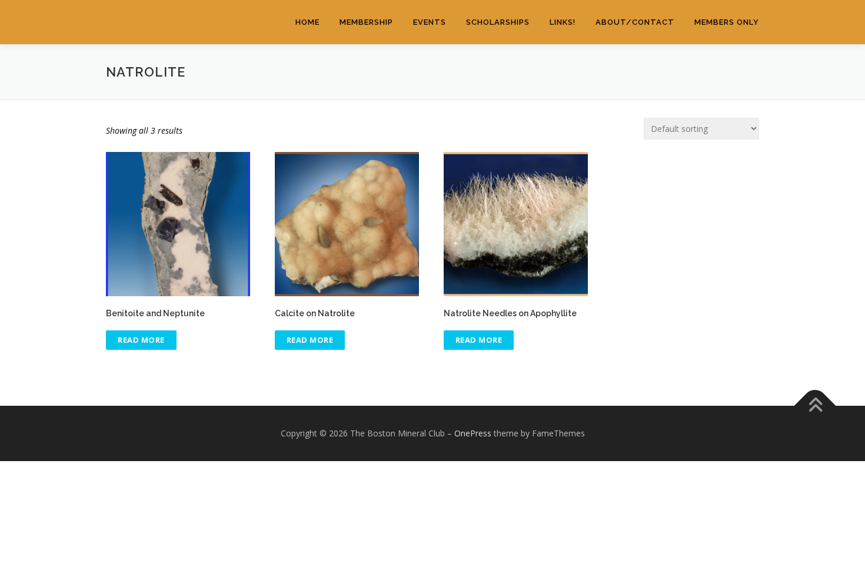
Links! (562, 22)
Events (429, 22)
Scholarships (498, 22)
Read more (141, 340)
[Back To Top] (815, 406)
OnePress (472, 433)
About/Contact (634, 22)
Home (307, 22)
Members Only (726, 22)
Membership (366, 22)
